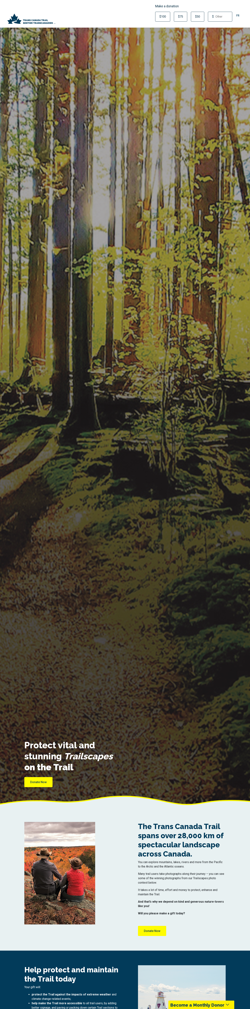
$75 (180, 16)
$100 (162, 16)
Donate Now (38, 782)
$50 (197, 16)
